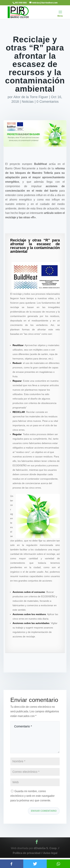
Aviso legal (50, 853)
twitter (35, 863)
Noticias (28, 101)
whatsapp (58, 863)
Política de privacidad (26, 853)
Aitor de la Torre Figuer (30, 97)
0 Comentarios (48, 101)
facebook (11, 863)
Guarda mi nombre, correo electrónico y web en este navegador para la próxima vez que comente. (32, 796)
